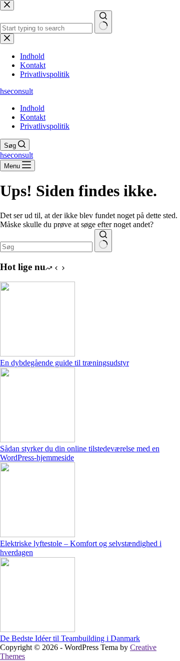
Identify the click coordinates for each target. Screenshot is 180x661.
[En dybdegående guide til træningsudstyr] (37, 353)
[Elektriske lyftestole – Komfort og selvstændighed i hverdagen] (37, 534)
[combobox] (46, 247)
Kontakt (33, 117)
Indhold (32, 108)
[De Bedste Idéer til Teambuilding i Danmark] (37, 629)
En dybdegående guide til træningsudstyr (64, 362)
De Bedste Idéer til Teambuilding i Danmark (70, 638)
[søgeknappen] (103, 240)
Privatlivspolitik (45, 126)
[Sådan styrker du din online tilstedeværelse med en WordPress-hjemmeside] (37, 439)
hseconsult (16, 91)
